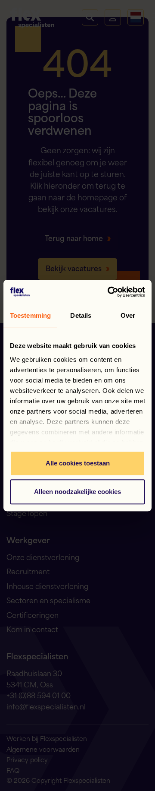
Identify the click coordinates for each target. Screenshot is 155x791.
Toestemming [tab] (30, 315)
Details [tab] (80, 315)
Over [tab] (128, 315)
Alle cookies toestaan (78, 463)
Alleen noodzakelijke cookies (77, 491)
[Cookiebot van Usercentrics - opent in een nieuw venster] (109, 291)
